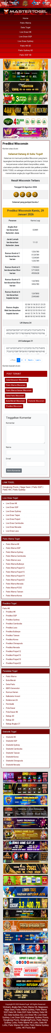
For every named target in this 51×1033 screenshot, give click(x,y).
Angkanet (29, 1017)
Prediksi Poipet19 (13, 659)
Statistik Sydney (13, 745)
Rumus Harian (12, 692)
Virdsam (7, 1007)
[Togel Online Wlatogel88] (25, 857)
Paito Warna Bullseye (15, 564)
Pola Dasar (10, 708)
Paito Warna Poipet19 (15, 576)
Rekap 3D (10, 716)
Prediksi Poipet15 (13, 655)
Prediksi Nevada (13, 647)
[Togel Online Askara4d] (25, 835)
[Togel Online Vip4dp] (25, 915)
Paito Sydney (19, 489)
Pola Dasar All (12, 712)
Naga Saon (25, 487)
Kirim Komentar (14, 470)
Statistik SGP (11, 741)
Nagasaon (43, 1007)
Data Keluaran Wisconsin (16, 380)
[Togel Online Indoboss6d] (25, 789)
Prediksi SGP (11, 616)
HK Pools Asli (28, 1027)
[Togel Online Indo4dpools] (25, 892)
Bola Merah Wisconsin (15, 401)
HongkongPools (27, 1020)
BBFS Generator (13, 688)
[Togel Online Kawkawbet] (25, 812)
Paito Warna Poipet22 (15, 580)
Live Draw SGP (25, 36)
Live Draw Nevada (13, 527)
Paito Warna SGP (13, 548)
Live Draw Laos (12, 531)
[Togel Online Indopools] (25, 972)
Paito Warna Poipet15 (15, 572)
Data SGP (21, 1012)
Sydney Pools (41, 1017)
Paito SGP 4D (25, 55)
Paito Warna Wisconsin (16, 385)
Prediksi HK (11, 612)
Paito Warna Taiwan (14, 592)
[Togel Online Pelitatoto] (25, 122)
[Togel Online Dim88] (25, 76)
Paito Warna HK (12, 544)
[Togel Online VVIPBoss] (25, 64)
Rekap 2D (10, 720)
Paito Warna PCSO (14, 588)
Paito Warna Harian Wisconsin (19, 390)
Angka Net (16, 1007)
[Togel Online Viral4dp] (25, 133)
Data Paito (10, 684)
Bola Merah (11, 680)
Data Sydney (33, 1012)
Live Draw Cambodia (15, 523)
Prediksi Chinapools (14, 643)
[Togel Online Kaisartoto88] (25, 880)
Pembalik (10, 704)
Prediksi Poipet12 (13, 651)
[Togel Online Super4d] (25, 87)
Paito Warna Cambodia (16, 556)
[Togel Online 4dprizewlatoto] (25, 869)
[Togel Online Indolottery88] (25, 949)
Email (8, 459)
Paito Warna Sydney (14, 552)
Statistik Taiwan (13, 753)
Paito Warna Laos (13, 560)
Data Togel (25, 27)
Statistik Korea (12, 757)
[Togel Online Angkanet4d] (25, 960)
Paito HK (7, 489)
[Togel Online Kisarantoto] (25, 110)
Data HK (12, 1012)
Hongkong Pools (10, 487)
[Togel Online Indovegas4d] (25, 995)
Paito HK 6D (25, 46)
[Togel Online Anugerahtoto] (25, 938)
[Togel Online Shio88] (25, 983)
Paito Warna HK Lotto (28, 1022)
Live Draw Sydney (25, 41)
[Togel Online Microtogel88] (25, 777)
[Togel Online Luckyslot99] (25, 903)
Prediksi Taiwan (12, 635)
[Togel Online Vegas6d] (25, 823)
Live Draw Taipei (13, 515)
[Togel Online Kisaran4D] (25, 99)
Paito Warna (25, 23)
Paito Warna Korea (14, 596)
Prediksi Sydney (13, 620)
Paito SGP (37, 487)
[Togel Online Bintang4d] (25, 846)
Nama (8, 447)
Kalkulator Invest (13, 696)
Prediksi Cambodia (14, 624)
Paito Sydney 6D (25, 50)
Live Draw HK (25, 32)
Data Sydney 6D (15, 1015)
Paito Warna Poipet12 (15, 568)
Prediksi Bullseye (13, 631)
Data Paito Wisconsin (15, 396)
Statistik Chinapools (14, 761)
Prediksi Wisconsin (15, 143)
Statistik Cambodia (14, 749)
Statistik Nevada (13, 765)
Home (25, 18)
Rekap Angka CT (13, 724)
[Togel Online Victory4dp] (25, 800)
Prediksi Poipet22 (13, 663)
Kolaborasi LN (12, 700)
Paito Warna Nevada (14, 584)
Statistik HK (11, 737)
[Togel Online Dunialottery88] (25, 926)
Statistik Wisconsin (36, 401)
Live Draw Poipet (13, 519)
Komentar (10, 423)
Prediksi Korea (12, 639)
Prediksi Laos (11, 628)
